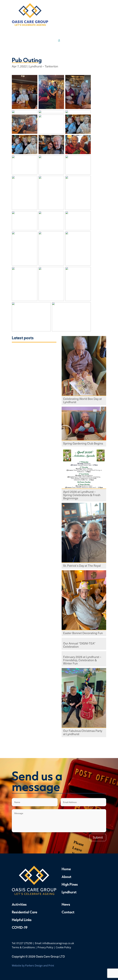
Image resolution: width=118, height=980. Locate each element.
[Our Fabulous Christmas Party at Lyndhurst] (84, 698)
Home (66, 869)
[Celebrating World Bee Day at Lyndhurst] (84, 366)
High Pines (70, 884)
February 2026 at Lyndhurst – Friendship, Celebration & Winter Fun (82, 660)
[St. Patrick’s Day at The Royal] (84, 533)
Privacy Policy (45, 947)
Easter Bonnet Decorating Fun (83, 633)
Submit (98, 837)
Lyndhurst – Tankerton (43, 66)
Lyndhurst (69, 892)
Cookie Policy (63, 947)
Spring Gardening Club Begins (83, 444)
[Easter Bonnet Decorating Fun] (84, 600)
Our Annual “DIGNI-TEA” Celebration (79, 645)
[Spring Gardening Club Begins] (84, 424)
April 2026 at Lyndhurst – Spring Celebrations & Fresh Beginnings (81, 495)
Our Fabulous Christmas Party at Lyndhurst (82, 732)
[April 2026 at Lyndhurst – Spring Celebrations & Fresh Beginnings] (84, 468)
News (66, 904)
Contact (68, 912)
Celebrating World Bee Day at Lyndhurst (82, 400)
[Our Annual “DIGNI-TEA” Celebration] (84, 639)
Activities (19, 904)
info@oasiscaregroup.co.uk (58, 943)
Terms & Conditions (23, 947)
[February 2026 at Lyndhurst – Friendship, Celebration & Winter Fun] (84, 652)
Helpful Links (21, 919)
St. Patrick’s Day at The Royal (82, 566)
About (66, 876)
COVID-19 (19, 927)
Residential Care (24, 912)
